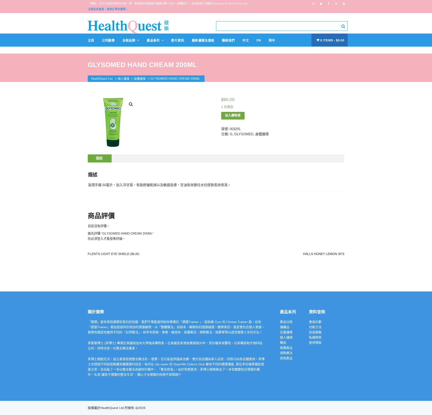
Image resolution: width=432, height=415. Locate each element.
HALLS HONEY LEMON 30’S (323, 254)
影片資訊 (177, 40)
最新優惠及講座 (203, 40)
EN (258, 40)
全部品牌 (129, 40)
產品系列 (154, 40)
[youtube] (344, 3)
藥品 (283, 342)
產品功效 (286, 322)
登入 (100, 238)
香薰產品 (286, 348)
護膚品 (284, 327)
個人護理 (286, 337)
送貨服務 (315, 332)
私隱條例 (315, 337)
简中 (272, 40)
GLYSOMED (243, 134)
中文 (245, 40)
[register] (313, 3)
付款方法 (315, 327)
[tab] (99, 158)
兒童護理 (286, 332)
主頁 (91, 40)
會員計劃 (315, 322)
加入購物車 (233, 115)
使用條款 (315, 342)
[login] (321, 3)
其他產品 (286, 358)
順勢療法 (286, 353)
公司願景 (108, 40)
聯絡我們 (228, 40)
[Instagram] (336, 3)
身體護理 (262, 134)
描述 (99, 158)
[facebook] (328, 3)
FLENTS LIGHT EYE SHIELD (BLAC (114, 254)
